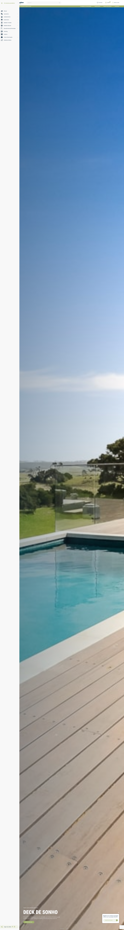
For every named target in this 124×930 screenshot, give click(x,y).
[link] (99, 2)
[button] (59, 2)
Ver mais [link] (69, 922)
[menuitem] (99, 2)
